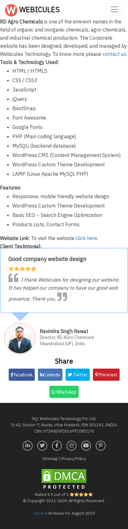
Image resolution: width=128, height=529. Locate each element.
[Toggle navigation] (114, 9)
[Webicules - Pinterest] (101, 445)
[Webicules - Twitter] (42, 445)
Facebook (23, 375)
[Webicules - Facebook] (57, 445)
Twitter (80, 375)
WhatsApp (65, 392)
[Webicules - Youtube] (86, 445)
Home (38, 513)
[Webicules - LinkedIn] (28, 445)
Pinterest (107, 375)
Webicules (38, 9)
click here (86, 238)
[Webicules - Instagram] (71, 445)
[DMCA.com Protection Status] (64, 479)
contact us (114, 54)
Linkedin (52, 375)
